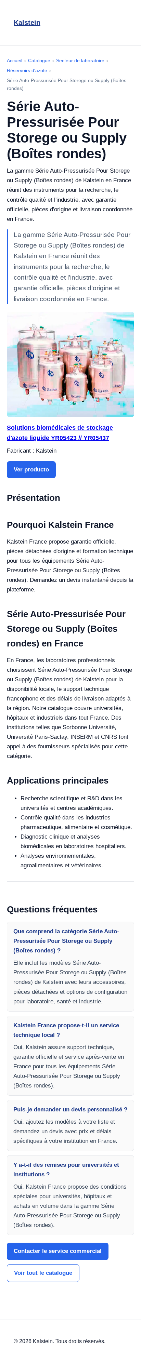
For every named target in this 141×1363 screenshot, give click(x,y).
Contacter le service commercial (58, 1251)
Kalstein (27, 22)
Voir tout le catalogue (43, 1273)
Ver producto (31, 469)
